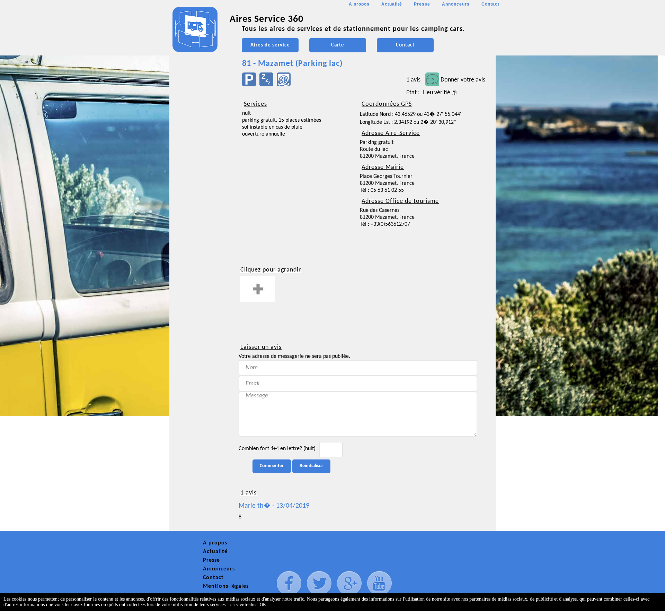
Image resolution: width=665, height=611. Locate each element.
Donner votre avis (463, 80)
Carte (337, 45)
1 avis (413, 80)
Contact (490, 4)
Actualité (391, 4)
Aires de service (270, 45)
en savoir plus (243, 604)
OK (263, 604)
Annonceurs (456, 4)
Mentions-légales (226, 586)
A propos (359, 4)
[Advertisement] (200, 207)
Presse (422, 4)
